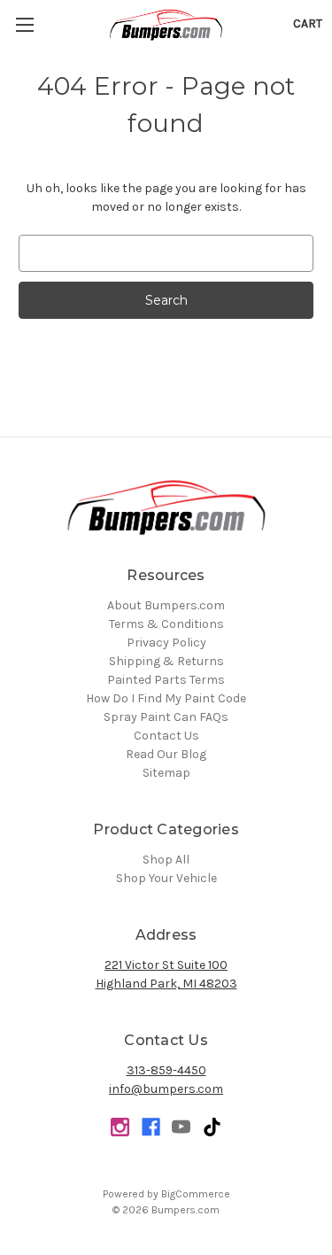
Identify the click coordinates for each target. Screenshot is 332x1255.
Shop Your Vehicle (166, 878)
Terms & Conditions (166, 623)
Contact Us (166, 735)
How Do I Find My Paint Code (166, 698)
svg (212, 1127)
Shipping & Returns (166, 661)
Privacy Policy (166, 642)
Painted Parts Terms (166, 679)
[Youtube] (181, 1127)
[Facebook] (151, 1127)
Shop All (166, 859)
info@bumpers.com (166, 1088)
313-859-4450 (166, 1070)
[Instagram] (120, 1127)
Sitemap (166, 772)
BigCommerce (195, 1194)
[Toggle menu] (24, 24)
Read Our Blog (166, 754)
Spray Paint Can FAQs (166, 716)
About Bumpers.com (166, 605)
